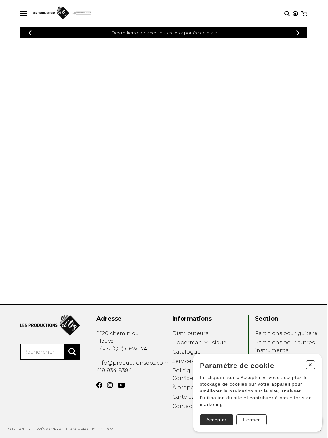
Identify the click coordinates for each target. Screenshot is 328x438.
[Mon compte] (295, 14)
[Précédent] (30, 33)
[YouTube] (121, 385)
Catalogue (186, 352)
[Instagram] (110, 385)
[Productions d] (50, 325)
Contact (183, 406)
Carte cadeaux (191, 397)
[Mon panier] (304, 14)
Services (183, 361)
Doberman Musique (199, 343)
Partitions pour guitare (286, 333)
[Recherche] (287, 14)
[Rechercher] (72, 352)
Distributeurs (190, 333)
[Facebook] (99, 385)
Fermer (251, 419)
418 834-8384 (114, 370)
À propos (184, 387)
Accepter (216, 419)
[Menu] (23, 14)
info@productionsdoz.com (132, 363)
